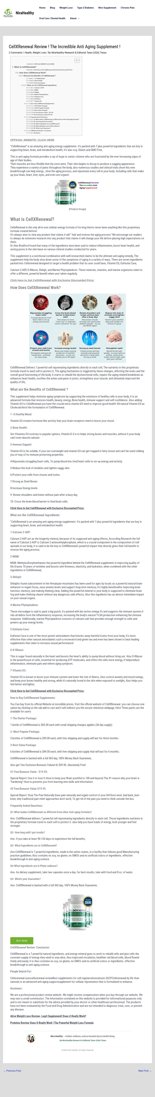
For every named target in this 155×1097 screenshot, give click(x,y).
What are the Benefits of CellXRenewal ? (39, 76)
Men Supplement (107, 7)
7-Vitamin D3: (38, 101)
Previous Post (12, 1070)
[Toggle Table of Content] (75, 60)
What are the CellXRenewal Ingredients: (42, 85)
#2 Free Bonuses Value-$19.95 (43, 114)
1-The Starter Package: (41, 106)
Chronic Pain (128, 7)
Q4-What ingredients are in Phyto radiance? (47, 126)
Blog (52, 7)
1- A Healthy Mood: (39, 78)
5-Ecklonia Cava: (39, 97)
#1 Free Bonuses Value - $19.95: (43, 112)
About (73, 18)
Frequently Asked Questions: (39, 117)
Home (42, 7)
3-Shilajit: (36, 92)
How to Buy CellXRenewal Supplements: (42, 103)
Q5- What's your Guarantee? (42, 128)
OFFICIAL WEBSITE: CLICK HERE (44, 64)
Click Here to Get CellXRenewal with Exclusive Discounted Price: (53, 70)
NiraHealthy (25, 13)
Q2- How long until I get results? (43, 121)
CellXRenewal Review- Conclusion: (40, 130)
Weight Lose (66, 7)
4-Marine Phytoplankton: (41, 94)
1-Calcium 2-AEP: (39, 88)
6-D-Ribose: (37, 99)
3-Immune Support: (39, 83)
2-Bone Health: (38, 80)
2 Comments (15, 52)
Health (28, 52)
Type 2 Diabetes (85, 7)
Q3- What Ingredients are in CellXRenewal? (46, 124)
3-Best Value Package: (41, 110)
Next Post (145, 1070)
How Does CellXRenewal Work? (32, 73)
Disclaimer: (37, 133)
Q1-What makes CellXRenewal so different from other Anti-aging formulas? (56, 119)
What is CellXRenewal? (25, 67)
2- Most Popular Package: (41, 108)
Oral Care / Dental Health (52, 18)
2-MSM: (36, 90)
